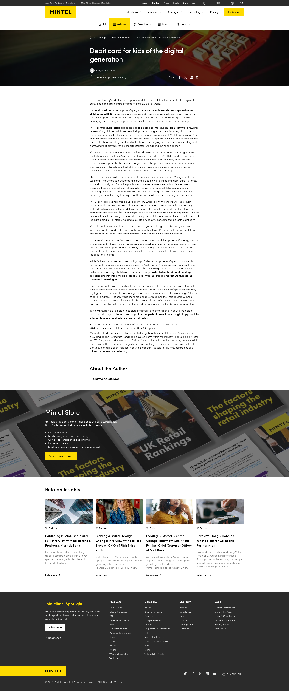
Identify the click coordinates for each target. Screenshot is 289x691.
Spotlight (173, 12)
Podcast (185, 24)
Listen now (51, 575)
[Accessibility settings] (232, 3)
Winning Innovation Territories (119, 656)
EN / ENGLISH (214, 3)
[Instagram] (186, 674)
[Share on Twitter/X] (185, 77)
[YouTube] (214, 674)
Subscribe (54, 627)
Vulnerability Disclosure (156, 654)
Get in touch (234, 12)
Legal (218, 602)
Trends (112, 645)
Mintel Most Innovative (156, 641)
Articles (121, 24)
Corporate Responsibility (157, 628)
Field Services (116, 607)
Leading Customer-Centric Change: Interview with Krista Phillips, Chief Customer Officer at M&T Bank (169, 543)
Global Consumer (118, 612)
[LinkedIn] (207, 674)
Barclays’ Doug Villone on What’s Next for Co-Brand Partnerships (215, 541)
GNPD (112, 616)
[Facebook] (193, 674)
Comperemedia (152, 620)
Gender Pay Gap (223, 612)
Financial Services (121, 37)
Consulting (194, 12)
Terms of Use (221, 628)
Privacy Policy (222, 624)
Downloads (144, 24)
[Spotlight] (180, 12)
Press (166, 3)
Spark (112, 641)
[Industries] (160, 12)
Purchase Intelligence (120, 633)
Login (194, 3)
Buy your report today (60, 456)
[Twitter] (200, 674)
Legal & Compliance (225, 616)
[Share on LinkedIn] (191, 77)
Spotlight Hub (186, 624)
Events (175, 3)
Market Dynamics (118, 628)
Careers (148, 616)
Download (46, 3)
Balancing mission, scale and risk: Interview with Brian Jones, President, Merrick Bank (68, 541)
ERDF (147, 633)
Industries (152, 12)
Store (185, 3)
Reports (113, 637)
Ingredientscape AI (119, 620)
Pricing (214, 12)
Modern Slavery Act (225, 620)
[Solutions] (139, 12)
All (104, 24)
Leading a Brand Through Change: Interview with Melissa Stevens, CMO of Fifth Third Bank (118, 543)
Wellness (113, 650)
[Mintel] (60, 12)
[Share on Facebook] (179, 77)
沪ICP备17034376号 (108, 682)
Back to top (54, 638)
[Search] (242, 3)
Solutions (132, 12)
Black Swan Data (153, 612)
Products (115, 602)
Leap (111, 624)
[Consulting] (202, 12)
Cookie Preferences (225, 607)
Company (150, 602)
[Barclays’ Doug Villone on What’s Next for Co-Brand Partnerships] (220, 511)
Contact (156, 3)
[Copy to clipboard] (197, 77)
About (145, 3)
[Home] (91, 37)
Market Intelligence (154, 637)
